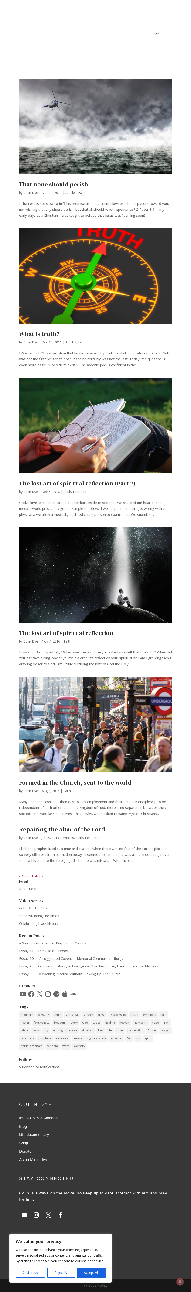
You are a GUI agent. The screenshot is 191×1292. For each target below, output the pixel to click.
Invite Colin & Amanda (38, 1118)
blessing (43, 1015)
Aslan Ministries (33, 1160)
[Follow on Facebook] (60, 1215)
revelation (62, 1038)
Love (119, 1030)
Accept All (91, 1272)
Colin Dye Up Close (34, 908)
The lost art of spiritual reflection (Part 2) (77, 483)
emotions (149, 1015)
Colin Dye (31, 192)
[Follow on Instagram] (36, 1215)
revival (78, 1038)
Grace (97, 1023)
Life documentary (34, 1134)
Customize (31, 1272)
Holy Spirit (140, 1023)
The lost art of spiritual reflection (66, 633)
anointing (27, 1015)
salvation (117, 1038)
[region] (60, 1258)
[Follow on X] (48, 1215)
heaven (124, 1023)
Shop (23, 1143)
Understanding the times (39, 915)
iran (166, 1023)
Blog (23, 1126)
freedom (60, 1023)
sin (138, 1038)
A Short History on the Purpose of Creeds (52, 943)
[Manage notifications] (180, 1281)
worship (79, 1046)
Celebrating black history (38, 923)
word (65, 1046)
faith (163, 1015)
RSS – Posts (28, 888)
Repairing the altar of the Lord (62, 829)
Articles (70, 192)
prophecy (27, 1038)
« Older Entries (31, 876)
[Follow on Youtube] (24, 1215)
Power (152, 1030)
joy (46, 1030)
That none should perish (53, 184)
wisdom (52, 1046)
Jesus (36, 1030)
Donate (25, 1151)
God (85, 1023)
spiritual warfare (32, 1046)
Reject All (61, 1272)
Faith (82, 192)
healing (110, 1023)
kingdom (87, 1030)
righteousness (96, 1038)
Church (88, 1015)
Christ (57, 1015)
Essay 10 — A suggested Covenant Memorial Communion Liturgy (71, 958)
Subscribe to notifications (39, 1067)
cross (101, 1015)
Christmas (72, 1015)
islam (24, 1030)
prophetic (44, 1038)
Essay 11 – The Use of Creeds (43, 950)
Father (25, 1023)
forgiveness (41, 1023)
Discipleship (118, 1015)
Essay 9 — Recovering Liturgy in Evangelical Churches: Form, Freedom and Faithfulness (88, 966)
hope (155, 1023)
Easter (134, 1015)
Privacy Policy (96, 1285)
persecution (135, 1030)
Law (100, 1030)
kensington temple (65, 1030)
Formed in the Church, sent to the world (75, 782)
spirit (148, 1038)
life (110, 1030)
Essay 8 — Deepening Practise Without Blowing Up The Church (69, 973)
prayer (165, 1030)
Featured (79, 491)
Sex (129, 1038)
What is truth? (39, 334)
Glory (74, 1023)
